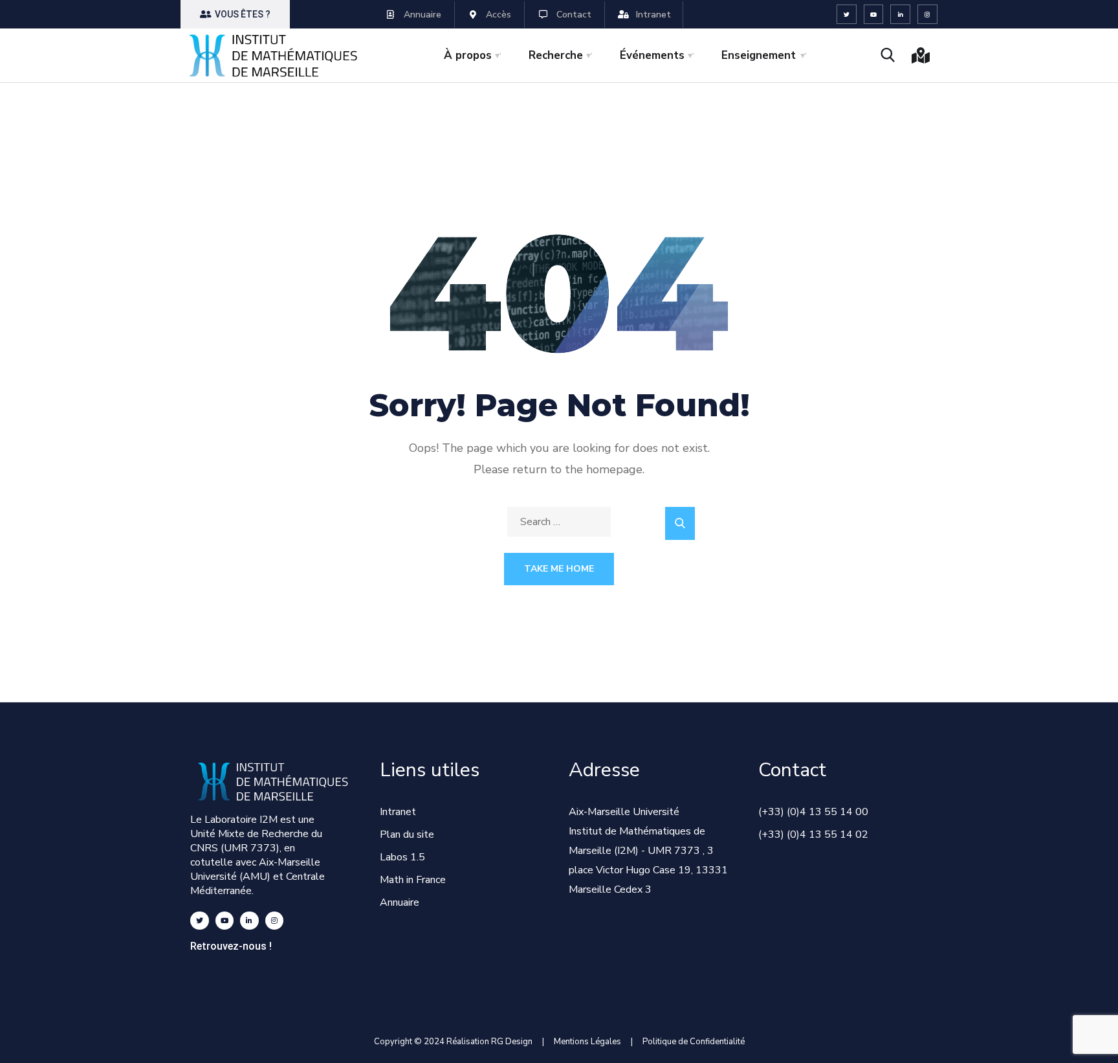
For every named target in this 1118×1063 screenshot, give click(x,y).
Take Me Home (559, 569)
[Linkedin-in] (900, 15)
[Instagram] (927, 15)
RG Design (516, 1041)
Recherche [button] (556, 55)
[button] (235, 14)
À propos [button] (468, 55)
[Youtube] (874, 15)
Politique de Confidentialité (693, 1041)
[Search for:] (559, 522)
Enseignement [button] (758, 55)
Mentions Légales (587, 1041)
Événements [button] (652, 55)
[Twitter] (847, 15)
